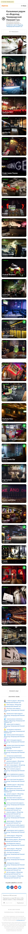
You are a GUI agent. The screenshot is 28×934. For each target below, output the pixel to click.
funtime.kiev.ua (20, 920)
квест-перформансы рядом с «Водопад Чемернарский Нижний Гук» (14, 775)
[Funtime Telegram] (8, 887)
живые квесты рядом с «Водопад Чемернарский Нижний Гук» (14, 725)
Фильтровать (14, 31)
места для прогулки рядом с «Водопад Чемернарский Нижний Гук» (14, 804)
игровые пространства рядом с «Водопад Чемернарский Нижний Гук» (14, 747)
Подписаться (20, 903)
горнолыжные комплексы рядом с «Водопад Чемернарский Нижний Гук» (14, 720)
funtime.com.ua (19, 912)
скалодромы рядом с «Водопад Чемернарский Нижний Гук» (14, 864)
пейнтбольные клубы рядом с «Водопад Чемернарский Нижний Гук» (14, 826)
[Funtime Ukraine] (5, 6)
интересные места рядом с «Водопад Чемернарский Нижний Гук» (14, 752)
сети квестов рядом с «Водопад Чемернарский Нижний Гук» (14, 854)
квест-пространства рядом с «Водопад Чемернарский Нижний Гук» (14, 781)
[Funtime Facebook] (12, 887)
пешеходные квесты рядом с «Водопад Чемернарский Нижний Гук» (14, 831)
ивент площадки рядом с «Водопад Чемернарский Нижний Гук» (14, 741)
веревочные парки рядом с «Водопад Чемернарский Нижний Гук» (14, 715)
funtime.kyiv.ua (9, 912)
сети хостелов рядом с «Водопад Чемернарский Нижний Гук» (14, 859)
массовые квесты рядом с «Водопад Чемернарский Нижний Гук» (14, 799)
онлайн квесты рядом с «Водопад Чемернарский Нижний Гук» (14, 817)
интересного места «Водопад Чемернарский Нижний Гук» (14, 25)
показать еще (13, 691)
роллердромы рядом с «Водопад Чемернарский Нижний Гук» (14, 845)
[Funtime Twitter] (20, 887)
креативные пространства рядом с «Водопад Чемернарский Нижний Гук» (14, 790)
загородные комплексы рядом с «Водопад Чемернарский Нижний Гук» (14, 731)
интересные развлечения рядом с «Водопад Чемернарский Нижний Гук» (14, 757)
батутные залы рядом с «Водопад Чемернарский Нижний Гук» (14, 710)
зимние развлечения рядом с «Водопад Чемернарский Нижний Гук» (14, 736)
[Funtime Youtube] (16, 887)
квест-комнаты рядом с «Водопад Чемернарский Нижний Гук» (14, 770)
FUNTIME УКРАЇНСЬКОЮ (8, 1)
